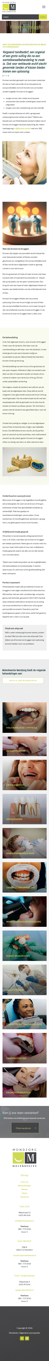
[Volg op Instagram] (27, 1338)
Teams (24, 1193)
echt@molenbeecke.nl (24, 1221)
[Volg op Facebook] (22, 1338)
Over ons (25, 1182)
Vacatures (24, 1197)
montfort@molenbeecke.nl (24, 1255)
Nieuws (24, 1189)
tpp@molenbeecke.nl (24, 1290)
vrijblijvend (22, 128)
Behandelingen (24, 1185)
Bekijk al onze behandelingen (23, 681)
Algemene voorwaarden (29, 1333)
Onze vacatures (23, 1128)
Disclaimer (13, 1333)
